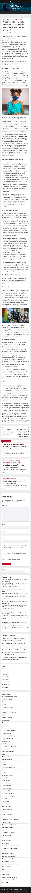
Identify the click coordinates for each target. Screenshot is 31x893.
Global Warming (6, 780)
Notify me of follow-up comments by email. (14, 553)
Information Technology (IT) (8, 796)
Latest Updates (6, 19)
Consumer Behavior (6, 728)
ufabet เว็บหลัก (5, 638)
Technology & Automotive (8, 853)
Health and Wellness (16, 19)
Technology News (6, 866)
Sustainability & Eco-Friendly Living (10, 845)
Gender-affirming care (8, 415)
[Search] (28, 13)
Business (4, 715)
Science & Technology (7, 827)
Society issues (5, 838)
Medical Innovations (7, 809)
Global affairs (5, 777)
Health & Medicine (6, 785)
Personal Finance (6, 811)
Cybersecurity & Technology (9, 735)
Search (3, 569)
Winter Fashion (5, 874)
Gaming (4, 772)
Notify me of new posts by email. (11, 559)
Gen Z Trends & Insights (7, 775)
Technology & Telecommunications (10, 864)
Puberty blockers (11, 418)
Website (4, 539)
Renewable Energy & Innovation (9, 824)
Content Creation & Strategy (9, 730)
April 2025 (4, 671)
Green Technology (6, 783)
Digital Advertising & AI (7, 738)
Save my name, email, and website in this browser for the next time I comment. (15, 546)
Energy (3, 754)
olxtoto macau (5, 643)
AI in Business (5, 701)
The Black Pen (7, 32)
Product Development (7, 814)
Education (5, 460)
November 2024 (6, 684)
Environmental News (7, 759)
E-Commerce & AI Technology (9, 746)
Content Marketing (6, 733)
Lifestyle (13, 462)
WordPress (23, 891)
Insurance (4, 798)
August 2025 (5, 668)
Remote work (5, 817)
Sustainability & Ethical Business (9, 848)
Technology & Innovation (8, 858)
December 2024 (6, 682)
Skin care (4, 830)
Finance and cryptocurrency (9, 767)
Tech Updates (14, 478)
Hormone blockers (20, 415)
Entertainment (15, 444)
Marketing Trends (6, 806)
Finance (4, 764)
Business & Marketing (7, 717)
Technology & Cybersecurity (9, 856)
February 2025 (5, 676)
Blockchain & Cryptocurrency (9, 712)
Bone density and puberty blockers (16, 413)
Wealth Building (5, 872)
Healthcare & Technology (8, 793)
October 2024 (5, 687)
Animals (4, 704)
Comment (5, 505)
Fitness (3, 769)
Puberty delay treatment (8, 422)
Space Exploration (6, 840)
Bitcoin (3, 709)
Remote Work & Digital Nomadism (10, 819)
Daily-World (15, 6)
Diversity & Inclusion (7, 743)
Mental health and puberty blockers (11, 416)
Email (4, 531)
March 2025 (5, 674)
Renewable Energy (6, 822)
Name (4, 524)
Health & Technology (7, 788)
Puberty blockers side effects (20, 420)
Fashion (22, 444)
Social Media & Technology (8, 832)
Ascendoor (9, 891)
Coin (3, 725)
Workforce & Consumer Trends (9, 877)
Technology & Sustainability (8, 861)
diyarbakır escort (6, 657)
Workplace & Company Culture (9, 879)
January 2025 (5, 679)
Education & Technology (8, 751)
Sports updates (5, 843)
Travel (18, 462)
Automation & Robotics (7, 707)
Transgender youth (21, 422)
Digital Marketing (6, 741)
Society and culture (6, 835)
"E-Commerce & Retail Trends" (9, 696)
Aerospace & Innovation (7, 699)
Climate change (6, 720)
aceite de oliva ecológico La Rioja (10, 647)
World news (5, 882)
